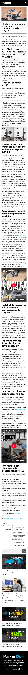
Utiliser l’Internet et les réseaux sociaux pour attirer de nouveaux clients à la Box (13, 573)
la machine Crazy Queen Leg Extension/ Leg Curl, (13, 410)
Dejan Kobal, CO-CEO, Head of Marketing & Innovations (12, 519)
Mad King (19, 234)
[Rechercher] (24, 551)
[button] (25, 3)
